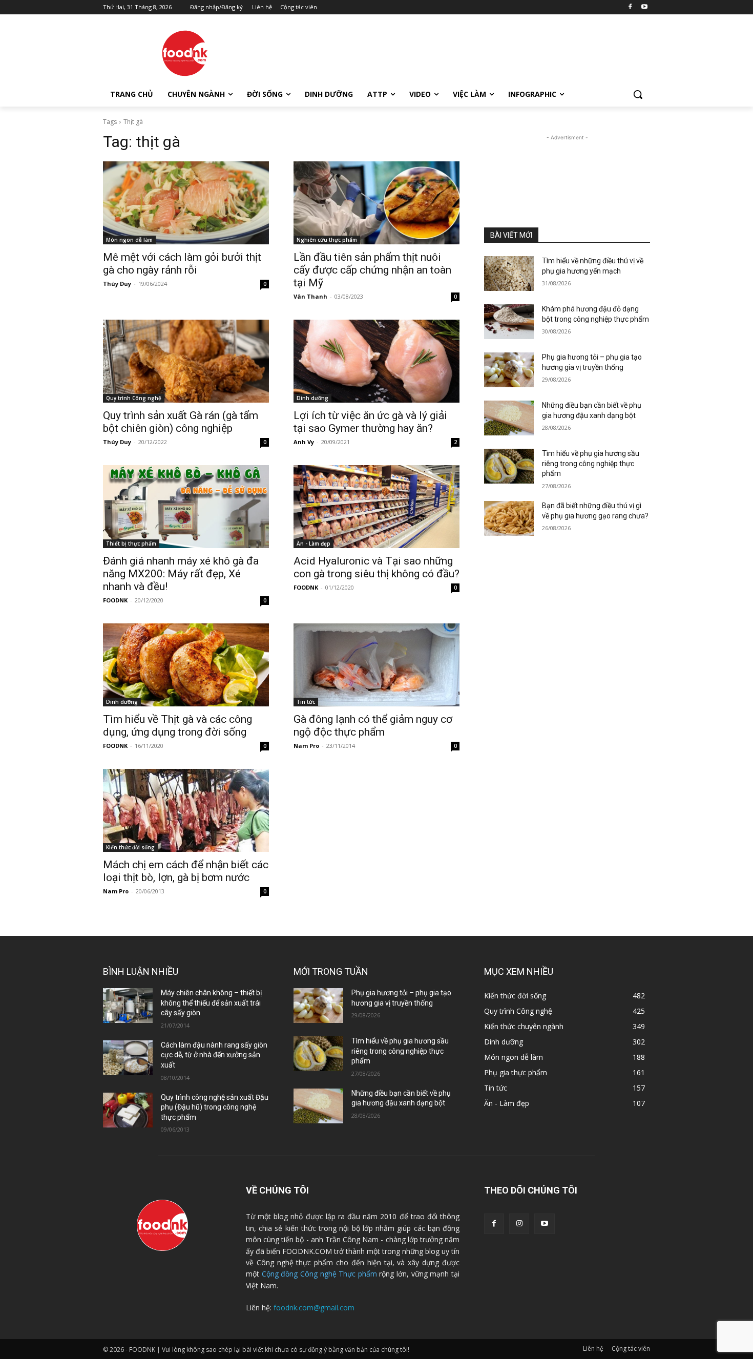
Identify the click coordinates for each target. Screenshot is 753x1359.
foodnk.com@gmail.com (314, 1307)
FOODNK (115, 600)
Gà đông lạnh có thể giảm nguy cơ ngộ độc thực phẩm (373, 725)
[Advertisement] (453, 52)
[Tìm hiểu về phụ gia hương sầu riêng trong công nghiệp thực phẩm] (509, 466)
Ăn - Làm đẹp (313, 543)
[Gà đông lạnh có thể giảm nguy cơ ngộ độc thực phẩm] (376, 664)
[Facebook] (630, 7)
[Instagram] (519, 1223)
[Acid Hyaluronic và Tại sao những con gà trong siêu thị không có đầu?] (376, 506)
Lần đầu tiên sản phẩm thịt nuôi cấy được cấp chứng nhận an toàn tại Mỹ (372, 270)
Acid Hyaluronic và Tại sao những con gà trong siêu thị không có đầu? (376, 567)
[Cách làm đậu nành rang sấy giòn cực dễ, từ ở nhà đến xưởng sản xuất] (128, 1057)
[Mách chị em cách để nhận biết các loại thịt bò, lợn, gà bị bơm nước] (186, 810)
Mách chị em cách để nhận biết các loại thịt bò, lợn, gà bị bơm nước (185, 871)
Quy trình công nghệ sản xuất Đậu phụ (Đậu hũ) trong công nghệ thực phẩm (214, 1107)
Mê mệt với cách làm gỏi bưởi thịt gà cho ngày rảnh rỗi (182, 263)
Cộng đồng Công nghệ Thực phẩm (319, 1274)
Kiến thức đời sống (130, 847)
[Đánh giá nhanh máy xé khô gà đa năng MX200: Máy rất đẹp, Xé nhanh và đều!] (186, 506)
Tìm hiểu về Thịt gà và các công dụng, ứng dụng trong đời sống (177, 725)
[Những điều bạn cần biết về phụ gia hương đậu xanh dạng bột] (509, 418)
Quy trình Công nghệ (133, 398)
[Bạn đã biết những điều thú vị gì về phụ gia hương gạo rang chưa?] (509, 518)
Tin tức (306, 701)
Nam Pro (306, 745)
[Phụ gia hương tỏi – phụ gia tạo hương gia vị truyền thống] (509, 369)
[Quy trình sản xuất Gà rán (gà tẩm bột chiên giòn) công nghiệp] (186, 361)
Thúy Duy (117, 283)
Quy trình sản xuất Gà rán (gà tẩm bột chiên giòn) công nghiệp (180, 421)
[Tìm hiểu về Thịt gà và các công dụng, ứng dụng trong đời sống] (186, 664)
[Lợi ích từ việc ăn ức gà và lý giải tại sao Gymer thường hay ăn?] (376, 361)
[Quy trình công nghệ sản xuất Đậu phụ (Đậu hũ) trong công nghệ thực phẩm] (128, 1110)
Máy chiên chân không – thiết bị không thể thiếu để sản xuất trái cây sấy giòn (211, 1003)
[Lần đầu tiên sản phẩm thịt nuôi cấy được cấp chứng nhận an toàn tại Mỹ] (376, 202)
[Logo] (185, 53)
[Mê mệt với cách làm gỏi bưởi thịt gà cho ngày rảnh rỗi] (186, 202)
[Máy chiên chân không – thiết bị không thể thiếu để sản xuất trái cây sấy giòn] (128, 1005)
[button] (637, 94)
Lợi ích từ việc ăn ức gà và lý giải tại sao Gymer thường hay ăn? (370, 421)
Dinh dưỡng (312, 398)
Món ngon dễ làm (129, 239)
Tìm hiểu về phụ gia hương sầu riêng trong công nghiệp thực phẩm (590, 463)
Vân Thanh (310, 296)
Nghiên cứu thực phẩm (327, 239)
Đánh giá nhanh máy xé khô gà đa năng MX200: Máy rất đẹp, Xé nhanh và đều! (181, 574)
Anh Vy (304, 442)
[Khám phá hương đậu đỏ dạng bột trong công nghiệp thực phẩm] (509, 321)
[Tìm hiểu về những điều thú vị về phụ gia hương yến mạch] (509, 273)
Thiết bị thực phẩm (131, 543)
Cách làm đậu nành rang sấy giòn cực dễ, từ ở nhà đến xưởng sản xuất (214, 1055)
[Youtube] (644, 7)
